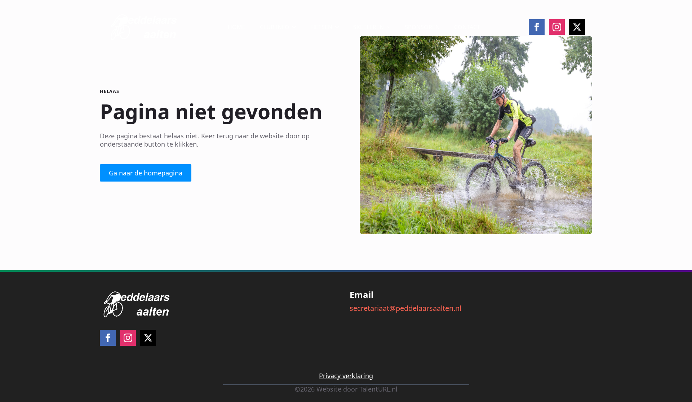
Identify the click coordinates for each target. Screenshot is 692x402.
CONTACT (467, 27)
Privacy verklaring (346, 376)
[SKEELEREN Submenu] (391, 27)
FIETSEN (321, 27)
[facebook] (537, 27)
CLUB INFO (274, 27)
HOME (236, 27)
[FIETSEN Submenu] (339, 27)
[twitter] (577, 27)
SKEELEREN (368, 27)
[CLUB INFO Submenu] (296, 27)
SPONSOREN (422, 27)
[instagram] (557, 27)
